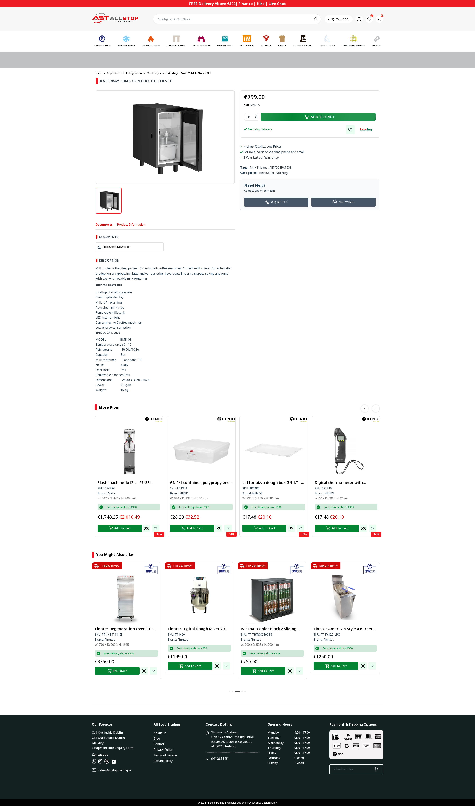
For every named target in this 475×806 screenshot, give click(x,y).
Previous (364, 408)
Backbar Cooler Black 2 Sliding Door (196, 628)
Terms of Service (165, 755)
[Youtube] (106, 762)
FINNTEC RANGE (102, 45)
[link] (350, 129)
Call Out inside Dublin (107, 732)
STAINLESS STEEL (176, 45)
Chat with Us (347, 202)
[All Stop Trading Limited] (115, 19)
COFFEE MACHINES (303, 45)
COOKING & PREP (151, 45)
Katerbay (281, 173)
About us (160, 733)
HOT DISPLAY (247, 45)
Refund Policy (163, 761)
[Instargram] (100, 762)
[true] (94, 762)
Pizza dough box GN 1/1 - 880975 (344, 482)
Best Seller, (267, 173)
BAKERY (282, 45)
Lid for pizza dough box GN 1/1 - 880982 (199, 482)
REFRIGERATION (126, 45)
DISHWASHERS (225, 45)
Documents (104, 224)
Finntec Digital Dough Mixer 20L (124, 628)
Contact (159, 744)
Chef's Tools (327, 45)
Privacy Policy (163, 750)
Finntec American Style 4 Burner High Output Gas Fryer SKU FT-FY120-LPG (270, 628)
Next (375, 408)
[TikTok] (114, 763)
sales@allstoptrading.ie (114, 770)
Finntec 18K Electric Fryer (337, 628)
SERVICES (376, 45)
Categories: (248, 172)
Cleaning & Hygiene (353, 45)
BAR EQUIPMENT (201, 45)
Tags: (244, 167)
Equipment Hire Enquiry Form (112, 748)
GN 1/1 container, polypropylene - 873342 (129, 482)
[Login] (359, 19)
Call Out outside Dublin (108, 738)
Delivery (98, 743)
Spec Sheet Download (116, 246)
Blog (157, 738)
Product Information (131, 224)
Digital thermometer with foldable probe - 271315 (267, 482)
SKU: (246, 105)
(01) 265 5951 (338, 19)
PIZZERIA (266, 45)
